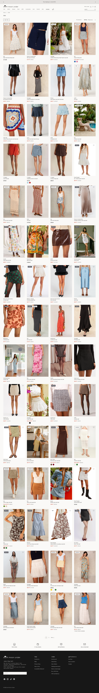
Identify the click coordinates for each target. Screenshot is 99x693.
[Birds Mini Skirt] (37, 241)
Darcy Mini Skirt (77, 544)
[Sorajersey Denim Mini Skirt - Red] (30, 182)
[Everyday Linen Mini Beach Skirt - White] (53, 590)
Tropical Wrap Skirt (78, 57)
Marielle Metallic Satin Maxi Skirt (80, 220)
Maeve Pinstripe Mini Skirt (79, 379)
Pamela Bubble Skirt (31, 300)
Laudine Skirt (76, 419)
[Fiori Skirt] (85, 80)
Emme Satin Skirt (30, 460)
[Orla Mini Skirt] (14, 400)
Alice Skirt (76, 300)
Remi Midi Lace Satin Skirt (8, 627)
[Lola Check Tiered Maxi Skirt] (37, 525)
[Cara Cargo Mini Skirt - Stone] (6, 506)
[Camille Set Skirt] (61, 321)
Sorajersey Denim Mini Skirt (32, 178)
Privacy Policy (37, 664)
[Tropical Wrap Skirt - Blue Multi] (75, 61)
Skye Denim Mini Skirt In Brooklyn (57, 99)
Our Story (70, 659)
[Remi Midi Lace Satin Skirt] (14, 609)
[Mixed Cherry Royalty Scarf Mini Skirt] (14, 120)
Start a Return (54, 664)
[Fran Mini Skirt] (61, 281)
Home (4, 12)
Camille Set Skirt (54, 339)
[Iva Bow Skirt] (14, 281)
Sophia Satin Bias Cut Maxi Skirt (33, 99)
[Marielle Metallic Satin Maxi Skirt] (85, 201)
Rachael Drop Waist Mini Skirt (56, 627)
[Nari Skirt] (37, 201)
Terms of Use (37, 666)
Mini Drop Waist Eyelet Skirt (32, 585)
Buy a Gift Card (54, 671)
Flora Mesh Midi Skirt (31, 379)
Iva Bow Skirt (5, 300)
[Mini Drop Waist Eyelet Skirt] (37, 567)
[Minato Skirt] (14, 360)
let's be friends (61, 647)
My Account (54, 659)
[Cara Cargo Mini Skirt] (14, 483)
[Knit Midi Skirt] (37, 321)
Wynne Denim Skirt (78, 502)
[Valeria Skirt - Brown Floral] (4, 548)
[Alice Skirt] (85, 281)
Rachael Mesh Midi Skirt (55, 460)
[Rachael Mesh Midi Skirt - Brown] (51, 464)
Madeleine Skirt (54, 139)
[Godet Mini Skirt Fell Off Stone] (37, 120)
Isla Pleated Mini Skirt (7, 99)
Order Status (54, 661)
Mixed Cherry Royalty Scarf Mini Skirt (10, 139)
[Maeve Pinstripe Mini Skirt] (85, 360)
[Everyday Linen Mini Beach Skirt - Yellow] (51, 590)
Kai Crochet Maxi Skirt (7, 220)
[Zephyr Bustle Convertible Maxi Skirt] (61, 525)
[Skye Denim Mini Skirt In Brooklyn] (61, 80)
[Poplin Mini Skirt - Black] (30, 423)
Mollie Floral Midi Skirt (31, 627)
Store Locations (71, 661)
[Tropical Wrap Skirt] (85, 39)
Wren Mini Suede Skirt (31, 502)
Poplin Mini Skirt (30, 419)
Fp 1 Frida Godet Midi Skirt (79, 178)
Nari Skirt (28, 220)
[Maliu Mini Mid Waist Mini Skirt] (14, 567)
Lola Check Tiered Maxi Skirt (32, 544)
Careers (70, 664)
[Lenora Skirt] (85, 241)
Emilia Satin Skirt (77, 585)
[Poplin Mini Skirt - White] (28, 423)
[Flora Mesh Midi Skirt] (37, 360)
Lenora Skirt (76, 260)
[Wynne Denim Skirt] (85, 483)
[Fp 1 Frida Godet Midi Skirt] (85, 160)
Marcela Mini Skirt (7, 460)
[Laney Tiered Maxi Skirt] (85, 609)
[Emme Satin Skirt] (37, 442)
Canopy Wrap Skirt (54, 178)
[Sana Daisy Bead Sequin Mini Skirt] (61, 360)
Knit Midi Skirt (29, 339)
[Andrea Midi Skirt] (85, 442)
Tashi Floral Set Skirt (7, 260)
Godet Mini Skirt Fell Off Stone (33, 139)
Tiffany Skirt (53, 419)
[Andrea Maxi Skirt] (85, 120)
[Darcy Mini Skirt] (85, 525)
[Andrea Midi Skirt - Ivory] (75, 464)
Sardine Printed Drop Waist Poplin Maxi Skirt (59, 57)
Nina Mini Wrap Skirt (55, 220)
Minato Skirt (5, 379)
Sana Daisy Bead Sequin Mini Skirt (57, 379)
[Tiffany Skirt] (61, 400)
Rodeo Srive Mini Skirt (55, 502)
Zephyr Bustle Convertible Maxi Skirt (58, 544)
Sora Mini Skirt (6, 178)
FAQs (35, 661)
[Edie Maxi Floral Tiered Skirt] (14, 39)
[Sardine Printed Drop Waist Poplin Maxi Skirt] (61, 39)
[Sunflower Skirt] (14, 321)
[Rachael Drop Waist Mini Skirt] (61, 609)
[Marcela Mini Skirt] (14, 442)
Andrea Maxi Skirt (77, 139)
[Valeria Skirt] (14, 525)
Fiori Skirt (75, 99)
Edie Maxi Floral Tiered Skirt (8, 57)
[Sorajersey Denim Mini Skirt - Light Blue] (28, 182)
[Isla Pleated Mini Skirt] (14, 80)
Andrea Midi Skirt (77, 460)
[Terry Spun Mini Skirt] (37, 39)
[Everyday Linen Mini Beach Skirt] (61, 567)
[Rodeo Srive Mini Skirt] (61, 483)
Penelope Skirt (77, 339)
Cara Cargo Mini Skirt (7, 502)
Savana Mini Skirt (54, 260)
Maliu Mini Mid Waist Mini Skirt (9, 585)
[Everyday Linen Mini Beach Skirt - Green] (55, 590)
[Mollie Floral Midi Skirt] (37, 609)
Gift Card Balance (55, 673)
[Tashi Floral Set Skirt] (14, 241)
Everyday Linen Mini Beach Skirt (57, 585)
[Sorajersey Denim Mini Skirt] (37, 160)
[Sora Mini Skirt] (14, 160)
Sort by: (85, 19)
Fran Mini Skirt (53, 300)
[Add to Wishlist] (23, 24)
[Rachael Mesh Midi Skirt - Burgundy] (53, 464)
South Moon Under (10, 687)
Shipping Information (55, 666)
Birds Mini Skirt (29, 260)
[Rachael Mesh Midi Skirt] (61, 442)
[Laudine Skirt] (85, 400)
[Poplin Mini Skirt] (37, 400)
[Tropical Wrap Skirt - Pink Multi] (77, 61)
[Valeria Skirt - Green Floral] (6, 548)
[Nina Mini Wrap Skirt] (61, 201)
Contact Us (36, 659)
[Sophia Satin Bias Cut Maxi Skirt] (37, 80)
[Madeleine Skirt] (61, 120)
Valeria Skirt (5, 544)
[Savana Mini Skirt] (61, 241)
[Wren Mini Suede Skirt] (37, 483)
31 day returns (37, 647)
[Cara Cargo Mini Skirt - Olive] (4, 506)
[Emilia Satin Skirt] (85, 567)
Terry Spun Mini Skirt (31, 57)
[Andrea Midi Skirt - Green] (77, 464)
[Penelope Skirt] (85, 321)
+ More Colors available (79, 631)
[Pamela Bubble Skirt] (37, 281)
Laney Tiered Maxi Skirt (78, 627)
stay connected (84, 647)
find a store (86, 6)
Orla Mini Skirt (6, 419)
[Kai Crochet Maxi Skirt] (14, 201)
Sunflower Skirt (6, 339)
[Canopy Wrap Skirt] (61, 160)
